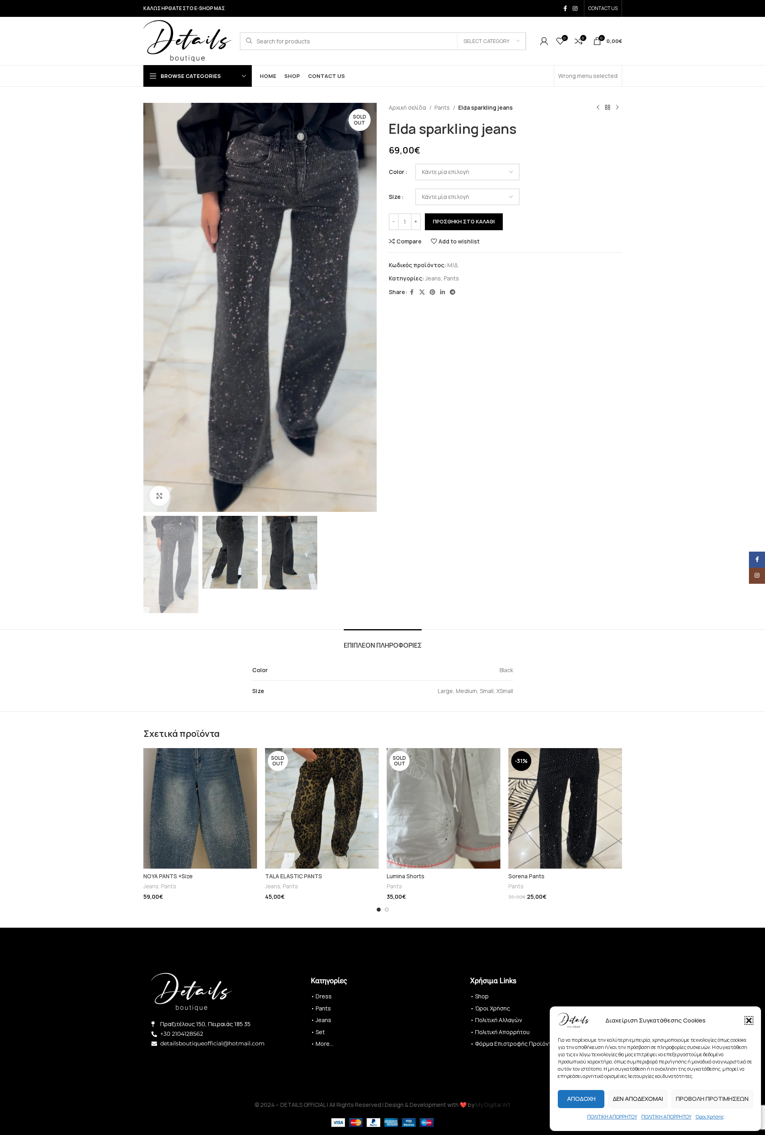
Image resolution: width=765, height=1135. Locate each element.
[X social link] (422, 292)
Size (395, 196)
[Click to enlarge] (159, 496)
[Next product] (617, 107)
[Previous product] (598, 107)
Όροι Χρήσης (710, 1116)
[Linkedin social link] (442, 292)
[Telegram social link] (452, 292)
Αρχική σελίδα (407, 107)
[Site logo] (187, 40)
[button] (749, 1020)
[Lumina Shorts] (443, 808)
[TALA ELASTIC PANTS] (322, 808)
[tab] (383, 641)
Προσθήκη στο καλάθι (464, 221)
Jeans (433, 278)
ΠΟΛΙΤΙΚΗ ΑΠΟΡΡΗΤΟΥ (612, 1116)
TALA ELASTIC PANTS (293, 876)
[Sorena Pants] (565, 808)
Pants (442, 107)
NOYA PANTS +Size (168, 876)
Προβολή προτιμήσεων (712, 1098)
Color (396, 172)
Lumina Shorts (405, 876)
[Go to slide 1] (379, 910)
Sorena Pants (526, 876)
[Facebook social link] (565, 8)
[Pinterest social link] (432, 292)
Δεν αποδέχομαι (638, 1098)
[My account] (544, 41)
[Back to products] (607, 107)
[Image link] (191, 991)
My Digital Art (492, 1104)
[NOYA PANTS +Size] (200, 808)
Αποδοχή (581, 1098)
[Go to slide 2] (387, 910)
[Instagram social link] (575, 8)
